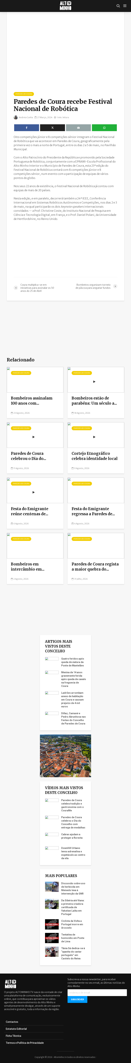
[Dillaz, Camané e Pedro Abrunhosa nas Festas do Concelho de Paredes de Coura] (52, 716)
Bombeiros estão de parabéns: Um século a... (94, 401)
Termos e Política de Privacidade (25, 1042)
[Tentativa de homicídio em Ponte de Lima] (52, 937)
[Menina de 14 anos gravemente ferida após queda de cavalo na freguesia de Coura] (52, 675)
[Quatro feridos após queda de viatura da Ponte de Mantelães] (52, 662)
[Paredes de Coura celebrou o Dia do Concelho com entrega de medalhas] (35, 434)
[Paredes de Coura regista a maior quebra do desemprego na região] (96, 545)
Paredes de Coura (24, 94)
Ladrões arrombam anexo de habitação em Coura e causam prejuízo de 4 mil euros (72, 699)
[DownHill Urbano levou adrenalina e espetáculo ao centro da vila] (52, 851)
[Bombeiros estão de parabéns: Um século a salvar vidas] (96, 379)
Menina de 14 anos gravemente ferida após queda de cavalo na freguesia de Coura (73, 679)
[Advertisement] (65, 249)
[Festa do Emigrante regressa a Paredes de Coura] (96, 490)
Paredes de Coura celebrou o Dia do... (28, 456)
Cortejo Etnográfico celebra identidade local (95, 456)
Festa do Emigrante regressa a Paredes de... (93, 511)
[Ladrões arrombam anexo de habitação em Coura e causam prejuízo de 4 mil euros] (52, 696)
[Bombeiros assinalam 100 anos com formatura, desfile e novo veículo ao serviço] (35, 379)
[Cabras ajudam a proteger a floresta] (52, 837)
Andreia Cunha (25, 117)
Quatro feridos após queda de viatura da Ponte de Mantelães (72, 662)
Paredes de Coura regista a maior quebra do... (95, 567)
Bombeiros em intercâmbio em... (28, 567)
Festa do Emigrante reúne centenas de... (29, 511)
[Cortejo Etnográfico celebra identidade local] (96, 434)
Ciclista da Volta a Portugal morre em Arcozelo (72, 924)
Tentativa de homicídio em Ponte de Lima (72, 938)
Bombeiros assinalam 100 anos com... (32, 401)
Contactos (12, 1021)
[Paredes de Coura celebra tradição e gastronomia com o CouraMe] (52, 803)
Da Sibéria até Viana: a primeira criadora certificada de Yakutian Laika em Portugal (72, 907)
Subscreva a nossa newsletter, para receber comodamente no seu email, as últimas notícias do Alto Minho (96, 983)
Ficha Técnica (13, 1035)
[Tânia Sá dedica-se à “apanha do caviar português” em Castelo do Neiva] (52, 951)
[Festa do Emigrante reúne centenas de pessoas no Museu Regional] (35, 490)
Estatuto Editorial (16, 1028)
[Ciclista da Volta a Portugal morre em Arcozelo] (52, 924)
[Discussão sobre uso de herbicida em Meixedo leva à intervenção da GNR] (52, 886)
